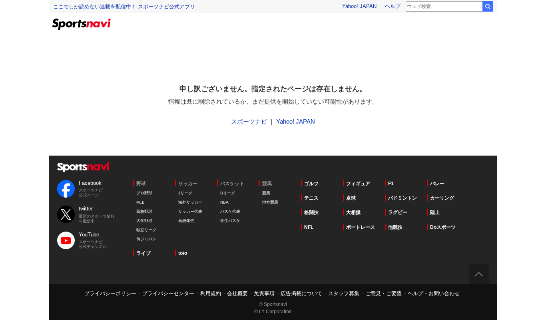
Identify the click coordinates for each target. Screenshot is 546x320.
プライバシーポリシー (110, 293)
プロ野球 (144, 193)
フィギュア (358, 183)
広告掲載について (301, 293)
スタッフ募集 (343, 293)
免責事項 (264, 293)
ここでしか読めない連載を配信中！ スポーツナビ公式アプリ (124, 7)
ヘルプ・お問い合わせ (434, 293)
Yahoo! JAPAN (359, 6)
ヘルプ (393, 6)
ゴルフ (311, 183)
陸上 (435, 212)
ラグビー (397, 212)
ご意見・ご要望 (383, 293)
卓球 (351, 198)
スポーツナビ (249, 121)
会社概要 (237, 293)
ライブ (143, 253)
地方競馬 (270, 202)
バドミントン (402, 198)
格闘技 (311, 212)
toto (182, 253)
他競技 (395, 227)
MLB (140, 202)
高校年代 (186, 220)
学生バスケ (230, 220)
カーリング (442, 198)
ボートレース (360, 227)
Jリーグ (185, 193)
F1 (391, 183)
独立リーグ (146, 230)
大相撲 (353, 212)
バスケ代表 (230, 211)
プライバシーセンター (168, 293)
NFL (308, 227)
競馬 (266, 193)
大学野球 (144, 220)
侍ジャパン (146, 239)
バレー (437, 183)
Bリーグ (227, 193)
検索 (487, 6)
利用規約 (210, 293)
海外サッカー (190, 202)
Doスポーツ (443, 227)
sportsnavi (83, 167)
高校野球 (144, 211)
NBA (224, 202)
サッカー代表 (190, 211)
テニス (311, 198)
